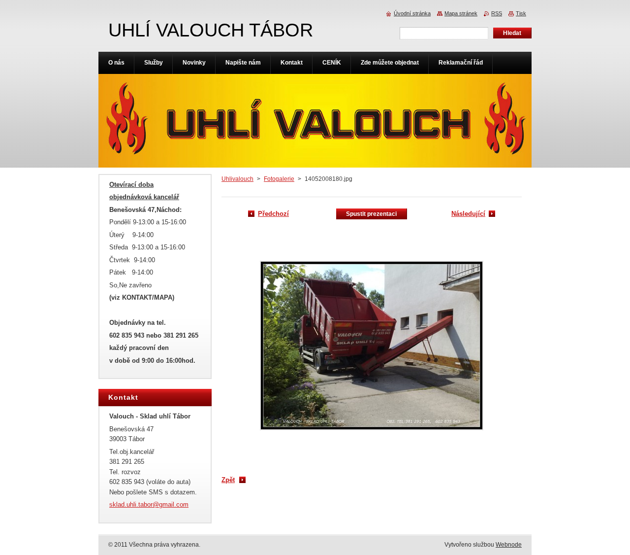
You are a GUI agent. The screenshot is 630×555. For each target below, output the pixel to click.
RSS (496, 13)
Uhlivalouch (237, 179)
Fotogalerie (279, 179)
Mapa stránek (460, 13)
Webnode (509, 545)
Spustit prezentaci (371, 213)
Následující (468, 213)
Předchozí (273, 213)
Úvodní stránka (412, 13)
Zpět (228, 480)
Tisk (521, 13)
